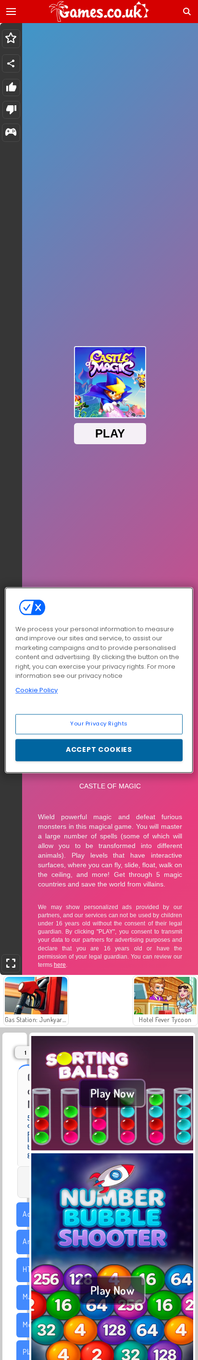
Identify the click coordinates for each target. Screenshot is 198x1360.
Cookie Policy (36, 690)
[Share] (11, 63)
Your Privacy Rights (99, 723)
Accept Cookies (99, 749)
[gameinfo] (11, 133)
